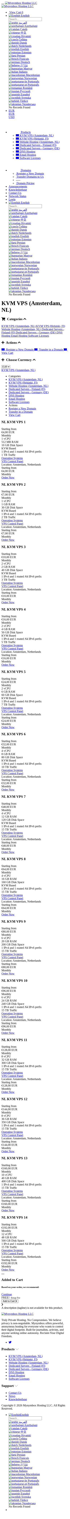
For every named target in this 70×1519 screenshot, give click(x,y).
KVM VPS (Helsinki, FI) (34, 138)
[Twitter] (10, 1342)
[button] (6, 1294)
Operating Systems (12, 458)
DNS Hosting (27, 151)
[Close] (2, 1273)
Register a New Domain (19, 349)
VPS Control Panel (12, 461)
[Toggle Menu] (2, 3)
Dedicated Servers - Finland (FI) (37, 145)
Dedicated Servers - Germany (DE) (39, 148)
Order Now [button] (8, 477)
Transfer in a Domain (51, 349)
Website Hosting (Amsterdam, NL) (39, 141)
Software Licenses (30, 158)
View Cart (14, 414)
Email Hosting (27, 154)
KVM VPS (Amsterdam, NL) (36, 135)
